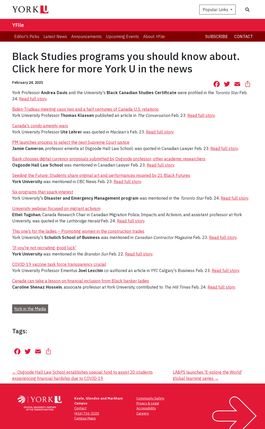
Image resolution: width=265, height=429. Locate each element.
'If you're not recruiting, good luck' (44, 247)
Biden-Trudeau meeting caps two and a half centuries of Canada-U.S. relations (85, 109)
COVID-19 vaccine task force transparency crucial (59, 264)
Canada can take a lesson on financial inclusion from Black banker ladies (80, 280)
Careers (142, 413)
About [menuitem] (154, 36)
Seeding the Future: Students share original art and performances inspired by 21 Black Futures (101, 175)
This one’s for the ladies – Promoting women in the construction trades (78, 231)
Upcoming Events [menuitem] (122, 36)
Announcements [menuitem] (86, 36)
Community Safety (150, 398)
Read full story (33, 98)
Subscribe (216, 36)
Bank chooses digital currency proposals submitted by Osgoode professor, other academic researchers (108, 158)
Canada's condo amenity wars (40, 125)
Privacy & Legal (147, 403)
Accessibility (146, 408)
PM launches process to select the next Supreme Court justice (70, 142)
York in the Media (30, 308)
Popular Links (216, 9)
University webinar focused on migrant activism (56, 208)
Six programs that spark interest (42, 191)
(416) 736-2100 (86, 413)
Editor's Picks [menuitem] (26, 36)
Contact (243, 36)
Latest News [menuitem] (55, 36)
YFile (18, 24)
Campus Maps (85, 418)
